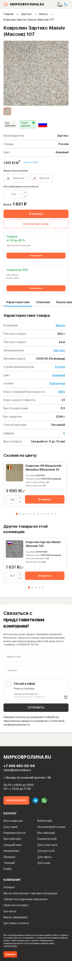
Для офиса (44, 857)
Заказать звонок (16, 800)
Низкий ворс (11, 850)
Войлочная (57, 383)
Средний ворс (12, 845)
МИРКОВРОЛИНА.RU (27, 4)
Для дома (43, 863)
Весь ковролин (13, 820)
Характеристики (18, 302)
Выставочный (46, 832)
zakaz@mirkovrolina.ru (17, 770)
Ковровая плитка (14, 832)
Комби (7, 868)
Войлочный (44, 820)
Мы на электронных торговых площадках (30, 893)
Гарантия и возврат (16, 905)
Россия (60, 366)
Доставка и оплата (16, 923)
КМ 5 (61, 391)
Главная (8, 14)
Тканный (9, 863)
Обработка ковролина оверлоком (25, 899)
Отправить (36, 707)
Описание (43, 302)
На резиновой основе (51, 827)
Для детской (46, 850)
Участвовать (36, 255)
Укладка (9, 887)
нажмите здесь (10, 946)
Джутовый (10, 827)
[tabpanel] (35, 484)
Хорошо (10, 954)
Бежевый (58, 375)
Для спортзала (47, 845)
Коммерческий (47, 838)
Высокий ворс (12, 838)
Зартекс (26, 14)
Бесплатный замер (36, 224)
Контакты (9, 911)
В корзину (36, 213)
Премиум (9, 857)
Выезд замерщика (15, 917)
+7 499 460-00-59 (19, 766)
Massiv (43, 14)
